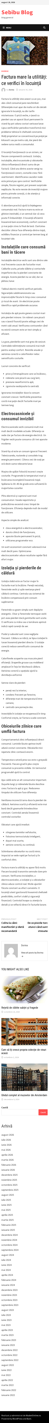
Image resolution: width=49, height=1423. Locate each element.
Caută (4, 1107)
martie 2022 (7, 1385)
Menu (8, 27)
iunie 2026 (6, 1144)
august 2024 (7, 1254)
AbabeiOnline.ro (33, 1415)
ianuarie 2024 (8, 1284)
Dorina (11, 89)
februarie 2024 (8, 1279)
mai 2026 (6, 1149)
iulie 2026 (6, 1139)
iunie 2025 (6, 1204)
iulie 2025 (6, 1199)
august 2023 (7, 1310)
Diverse (4, 71)
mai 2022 (6, 1375)
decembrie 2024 (9, 1234)
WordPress (18, 1418)
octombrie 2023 (9, 1300)
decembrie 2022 (9, 1350)
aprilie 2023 (7, 1330)
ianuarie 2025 (8, 1229)
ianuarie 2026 (8, 1169)
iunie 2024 (6, 1264)
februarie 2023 (8, 1340)
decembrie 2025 (9, 1174)
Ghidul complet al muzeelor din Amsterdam (24, 1095)
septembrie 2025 (9, 1189)
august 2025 (7, 1194)
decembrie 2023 (9, 1289)
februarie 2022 (8, 1390)
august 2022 (7, 1365)
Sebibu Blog (17, 12)
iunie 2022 (6, 1370)
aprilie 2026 (7, 1154)
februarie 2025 (8, 1224)
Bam (29, 1418)
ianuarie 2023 (8, 1345)
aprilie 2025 (7, 1214)
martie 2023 (7, 1335)
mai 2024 (6, 1269)
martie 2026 (7, 1159)
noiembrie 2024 (9, 1239)
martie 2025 (7, 1219)
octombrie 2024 (9, 1244)
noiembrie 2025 (9, 1179)
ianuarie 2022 (8, 1395)
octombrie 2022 (9, 1355)
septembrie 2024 (9, 1249)
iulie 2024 (6, 1259)
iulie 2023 (6, 1315)
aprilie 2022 (7, 1380)
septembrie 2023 (9, 1305)
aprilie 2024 (7, 1274)
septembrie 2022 (9, 1360)
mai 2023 (6, 1325)
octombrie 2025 (9, 1184)
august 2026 (7, 1134)
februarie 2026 (8, 1164)
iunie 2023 (6, 1320)
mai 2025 (6, 1209)
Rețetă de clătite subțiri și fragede (19, 1007)
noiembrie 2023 (9, 1295)
